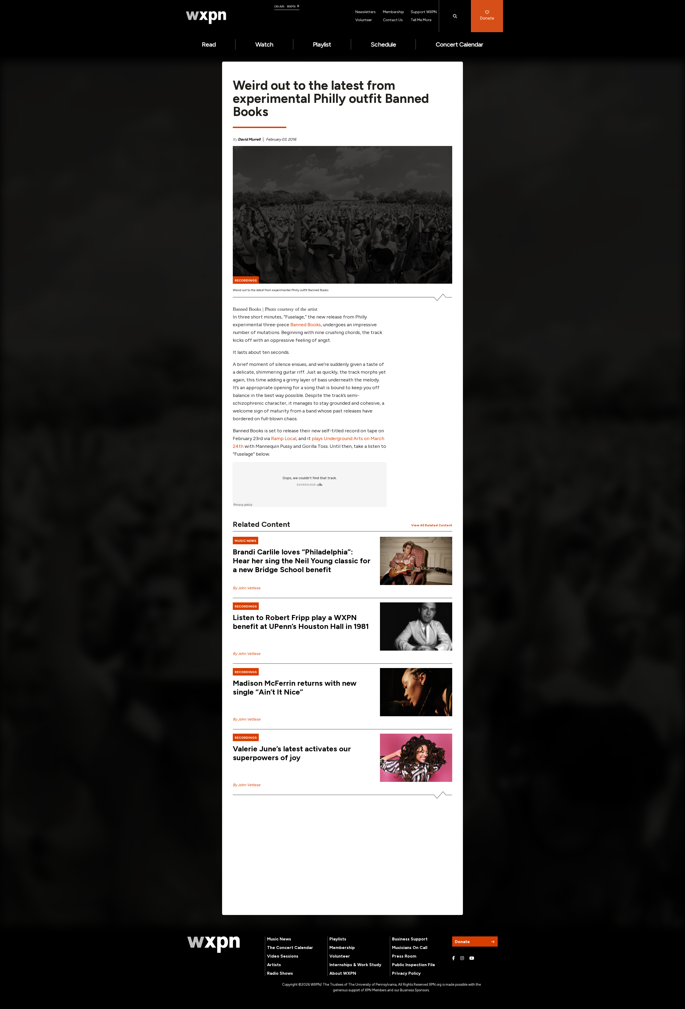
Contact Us (393, 20)
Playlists (337, 939)
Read (209, 44)
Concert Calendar (460, 44)
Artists (274, 964)
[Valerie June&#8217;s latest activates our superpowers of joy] (416, 758)
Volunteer (363, 20)
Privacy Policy (406, 973)
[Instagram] (462, 958)
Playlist (322, 44)
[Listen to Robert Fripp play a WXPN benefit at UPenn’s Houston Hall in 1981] (416, 626)
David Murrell (249, 139)
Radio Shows (280, 973)
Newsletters (365, 12)
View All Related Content (431, 525)
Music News (279, 939)
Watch (264, 44)
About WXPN (342, 973)
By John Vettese (246, 588)
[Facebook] (453, 958)
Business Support (410, 939)
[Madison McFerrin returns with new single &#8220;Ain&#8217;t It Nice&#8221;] (416, 692)
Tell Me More (421, 20)
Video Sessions (282, 956)
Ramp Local (283, 438)
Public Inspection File (413, 964)
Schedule (383, 44)
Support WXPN (424, 12)
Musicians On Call (409, 947)
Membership (393, 12)
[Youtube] (471, 958)
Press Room (404, 956)
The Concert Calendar (290, 947)
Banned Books (305, 325)
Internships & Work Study (355, 964)
